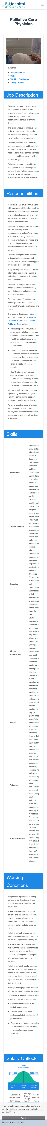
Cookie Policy (8, 1112)
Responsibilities (17, 72)
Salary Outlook (17, 82)
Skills (12, 75)
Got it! (23, 1118)
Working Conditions (19, 79)
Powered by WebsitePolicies (13, 1122)
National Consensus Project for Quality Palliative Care (22, 320)
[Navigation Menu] (42, 4)
